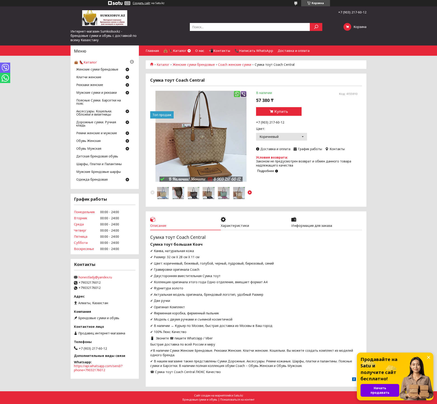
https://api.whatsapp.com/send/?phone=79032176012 (98, 368)
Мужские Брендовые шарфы (98, 172)
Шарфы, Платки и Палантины (99, 164)
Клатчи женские (88, 77)
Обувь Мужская (88, 149)
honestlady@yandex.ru (95, 277)
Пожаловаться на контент (237, 399)
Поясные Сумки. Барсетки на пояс (98, 102)
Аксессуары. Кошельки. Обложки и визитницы (94, 113)
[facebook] (354, 380)
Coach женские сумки (234, 65)
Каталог (163, 65)
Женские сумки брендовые (194, 65)
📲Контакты (219, 50)
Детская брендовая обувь (97, 156)
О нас (199, 50)
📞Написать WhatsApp (254, 50)
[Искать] (316, 27)
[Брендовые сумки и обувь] (104, 18)
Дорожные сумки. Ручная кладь (96, 124)
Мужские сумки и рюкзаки (96, 93)
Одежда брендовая (92, 180)
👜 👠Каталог (174, 50)
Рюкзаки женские (89, 85)
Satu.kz (238, 395)
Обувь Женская (88, 141)
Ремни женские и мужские (96, 133)
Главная (152, 50)
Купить (281, 111)
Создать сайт (141, 3)
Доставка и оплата (294, 50)
